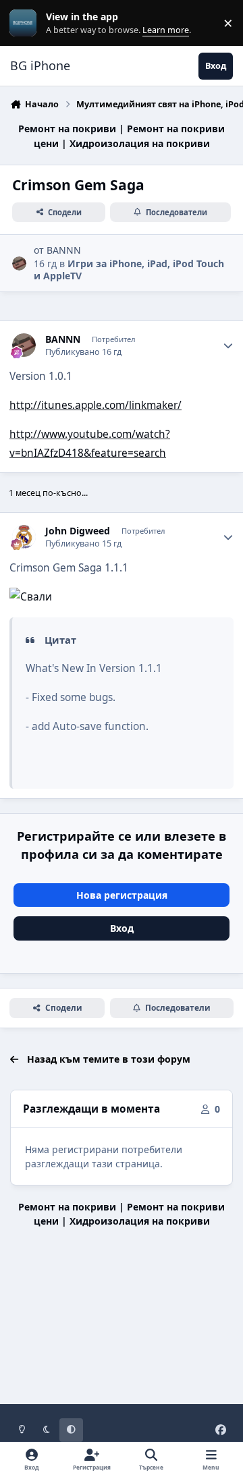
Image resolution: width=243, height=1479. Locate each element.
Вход (122, 928)
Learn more (26, 23)
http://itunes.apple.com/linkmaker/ (95, 405)
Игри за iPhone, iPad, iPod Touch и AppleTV (129, 269)
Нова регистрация (121, 895)
